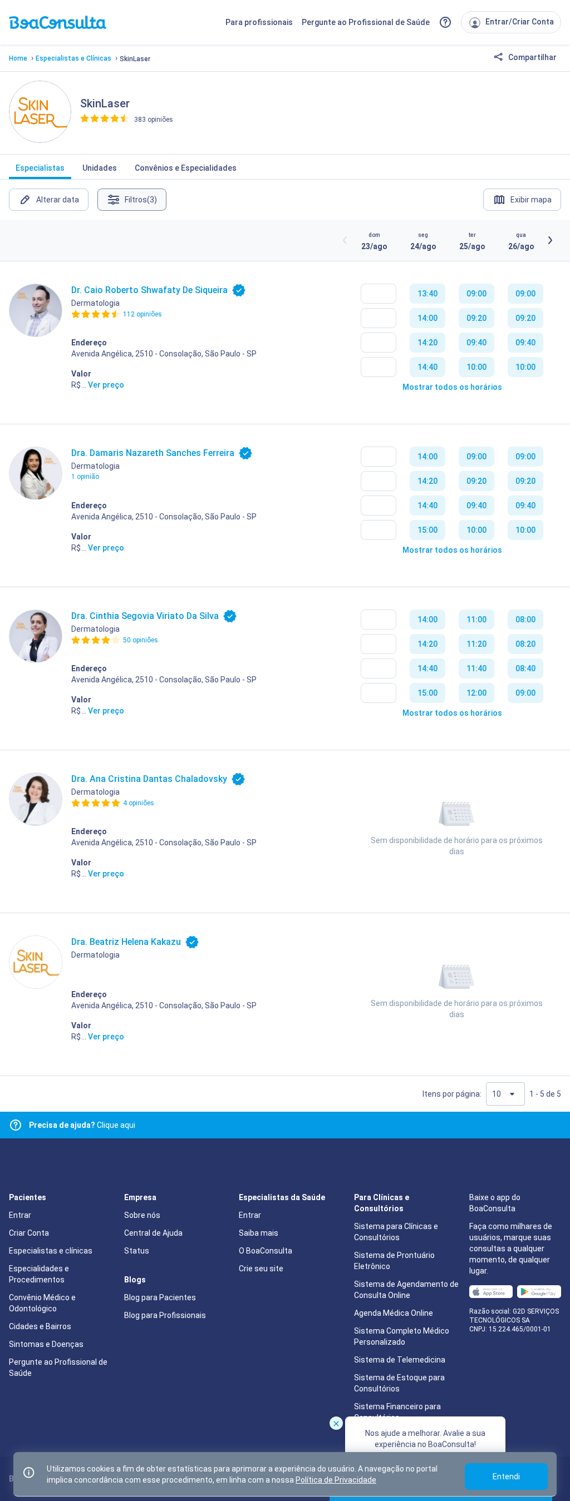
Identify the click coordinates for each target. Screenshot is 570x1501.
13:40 (427, 293)
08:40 (525, 668)
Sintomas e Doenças (46, 1344)
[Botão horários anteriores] (345, 240)
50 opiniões (140, 640)
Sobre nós (142, 1215)
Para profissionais (259, 22)
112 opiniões (142, 314)
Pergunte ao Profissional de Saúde (366, 22)
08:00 (525, 619)
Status (136, 1250)
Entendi (506, 1476)
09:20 (476, 318)
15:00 (427, 530)
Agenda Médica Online (393, 1313)
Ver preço (106, 384)
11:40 (476, 668)
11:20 (476, 644)
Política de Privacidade (336, 1479)
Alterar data (57, 199)
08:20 (525, 644)
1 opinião (85, 476)
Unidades (99, 168)
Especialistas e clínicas (50, 1250)
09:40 (476, 342)
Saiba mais (258, 1232)
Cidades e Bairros (40, 1326)
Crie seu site (261, 1268)
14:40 (427, 367)
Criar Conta (29, 1232)
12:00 (476, 692)
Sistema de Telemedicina (399, 1359)
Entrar (20, 1215)
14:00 (427, 318)
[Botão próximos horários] (550, 240)
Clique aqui (82, 1125)
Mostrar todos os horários (452, 387)
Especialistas (40, 168)
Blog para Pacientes (160, 1297)
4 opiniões (138, 803)
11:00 (476, 619)
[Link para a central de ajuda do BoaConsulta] (445, 22)
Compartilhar (532, 57)
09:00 (476, 293)
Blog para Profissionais (165, 1315)
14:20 (427, 342)
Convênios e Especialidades (186, 168)
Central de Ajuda (153, 1232)
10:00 (476, 367)
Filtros (141, 199)
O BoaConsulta (265, 1250)
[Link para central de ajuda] (15, 1125)
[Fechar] (336, 1423)
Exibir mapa (531, 199)
